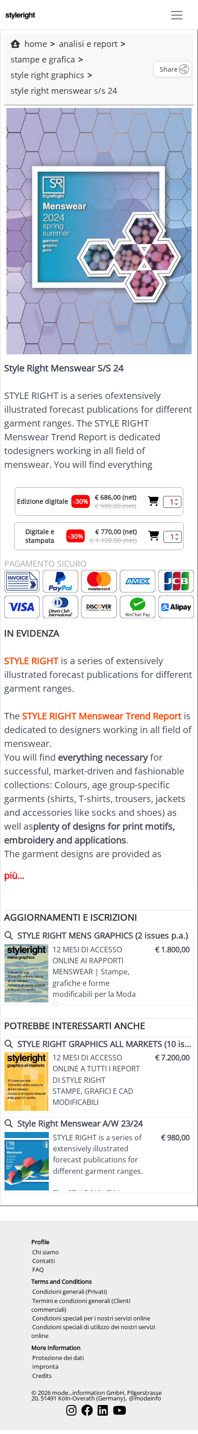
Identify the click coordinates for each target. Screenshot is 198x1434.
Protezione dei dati (58, 1358)
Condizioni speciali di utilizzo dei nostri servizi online (93, 1331)
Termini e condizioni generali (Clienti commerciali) (80, 1305)
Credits (42, 1375)
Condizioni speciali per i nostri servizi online (91, 1318)
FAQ (38, 1269)
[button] (175, 15)
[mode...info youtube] (119, 1410)
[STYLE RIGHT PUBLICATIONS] (20, 14)
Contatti (43, 1261)
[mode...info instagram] (71, 1410)
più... (14, 875)
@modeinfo (145, 1398)
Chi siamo (45, 1252)
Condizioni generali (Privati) (69, 1291)
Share (169, 69)
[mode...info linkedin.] (103, 1410)
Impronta (45, 1366)
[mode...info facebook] (87, 1410)
